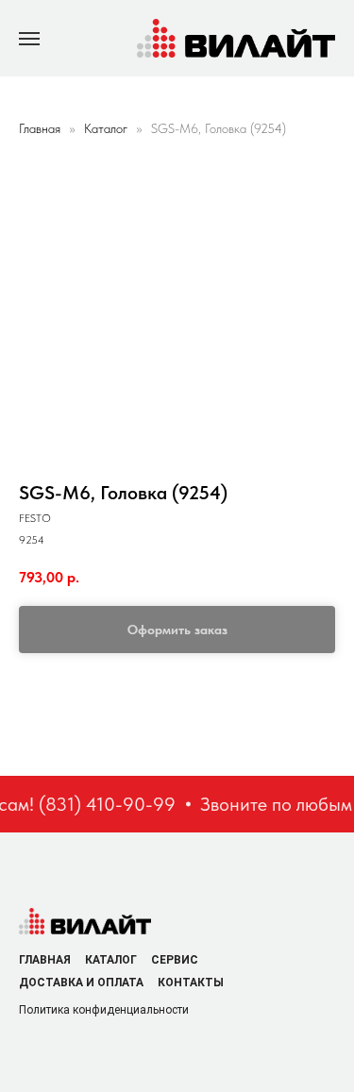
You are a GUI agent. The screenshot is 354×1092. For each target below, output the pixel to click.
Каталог (107, 128)
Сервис (174, 959)
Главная (39, 128)
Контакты (191, 982)
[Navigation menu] (29, 38)
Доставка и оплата (81, 982)
